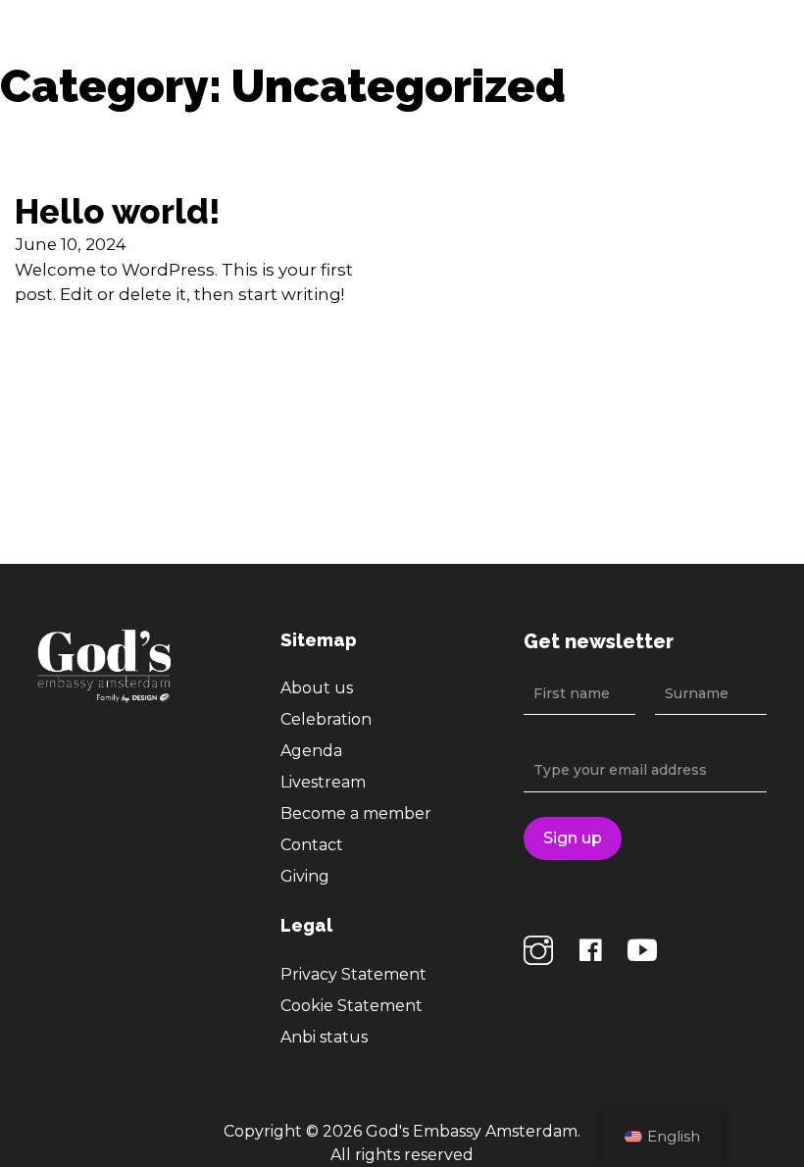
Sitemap (318, 640)
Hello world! (118, 211)
